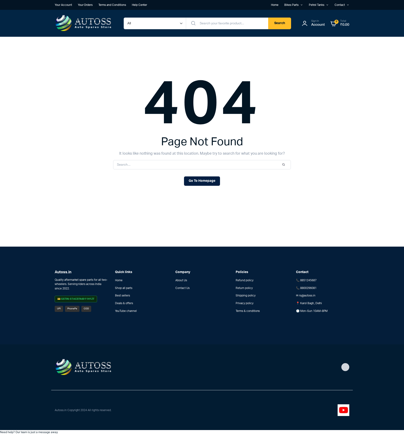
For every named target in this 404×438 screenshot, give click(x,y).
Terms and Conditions (112, 5)
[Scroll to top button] (393, 427)
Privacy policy (244, 303)
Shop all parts (123, 288)
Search (279, 23)
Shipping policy (246, 295)
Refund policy (244, 280)
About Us (181, 280)
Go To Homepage (202, 180)
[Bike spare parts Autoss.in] (84, 23)
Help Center (139, 5)
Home (274, 5)
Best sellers (122, 295)
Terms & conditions (248, 311)
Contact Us (182, 288)
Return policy (244, 288)
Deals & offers (124, 303)
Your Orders (85, 5)
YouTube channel (126, 311)
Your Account (63, 5)
